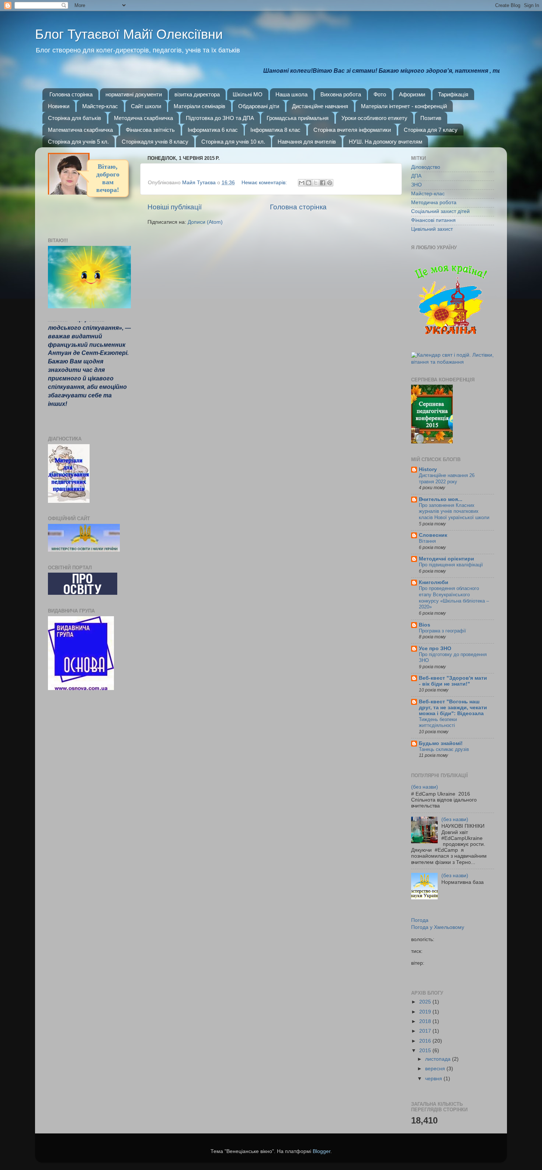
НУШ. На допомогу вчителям (385, 141)
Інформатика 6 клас (213, 130)
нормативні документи (133, 94)
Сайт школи (146, 106)
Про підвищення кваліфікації (451, 564)
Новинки (58, 106)
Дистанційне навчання (320, 106)
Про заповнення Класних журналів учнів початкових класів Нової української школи (454, 511)
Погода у (437, 927)
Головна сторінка (71, 94)
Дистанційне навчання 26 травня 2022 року (447, 478)
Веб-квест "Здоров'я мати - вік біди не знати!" (453, 681)
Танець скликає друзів (444, 749)
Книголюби (433, 582)
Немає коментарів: (265, 182)
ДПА (416, 176)
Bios (424, 625)
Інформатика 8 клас (275, 130)
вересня (436, 1068)
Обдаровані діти (258, 106)
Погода (419, 920)
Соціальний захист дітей (440, 211)
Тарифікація (453, 94)
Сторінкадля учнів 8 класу (155, 141)
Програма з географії (442, 631)
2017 (425, 1031)
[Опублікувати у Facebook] (322, 182)
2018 (425, 1021)
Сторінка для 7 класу (431, 130)
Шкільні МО (248, 94)
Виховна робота (340, 94)
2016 (425, 1041)
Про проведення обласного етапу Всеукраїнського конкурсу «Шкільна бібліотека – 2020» (454, 598)
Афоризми (412, 94)
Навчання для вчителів (307, 141)
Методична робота (433, 202)
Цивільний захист (432, 229)
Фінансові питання (433, 220)
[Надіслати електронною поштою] (301, 182)
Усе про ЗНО (435, 648)
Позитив (430, 118)
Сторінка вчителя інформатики (352, 130)
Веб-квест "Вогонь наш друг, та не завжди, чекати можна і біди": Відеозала (453, 707)
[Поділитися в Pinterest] (329, 182)
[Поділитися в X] (315, 182)
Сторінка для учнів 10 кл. (233, 141)
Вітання (427, 541)
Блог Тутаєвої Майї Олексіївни (129, 34)
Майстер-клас (100, 106)
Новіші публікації (174, 207)
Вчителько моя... (440, 499)
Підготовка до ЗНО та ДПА (220, 118)
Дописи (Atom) (205, 222)
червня (434, 1078)
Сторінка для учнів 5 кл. (78, 141)
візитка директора (197, 94)
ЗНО (416, 185)
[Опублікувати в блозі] (308, 182)
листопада (438, 1059)
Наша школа (291, 94)
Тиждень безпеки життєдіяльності (438, 722)
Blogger (321, 1151)
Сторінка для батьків (74, 118)
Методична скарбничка (143, 118)
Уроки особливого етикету (374, 118)
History (428, 469)
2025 (425, 1002)
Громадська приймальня (298, 118)
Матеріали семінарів (199, 106)
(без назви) (424, 787)
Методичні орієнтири (446, 559)
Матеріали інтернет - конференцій (404, 106)
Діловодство (425, 167)
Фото (380, 94)
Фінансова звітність (150, 130)
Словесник (433, 535)
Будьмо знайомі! (441, 743)
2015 (425, 1050)
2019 (425, 1012)
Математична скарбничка (80, 130)
